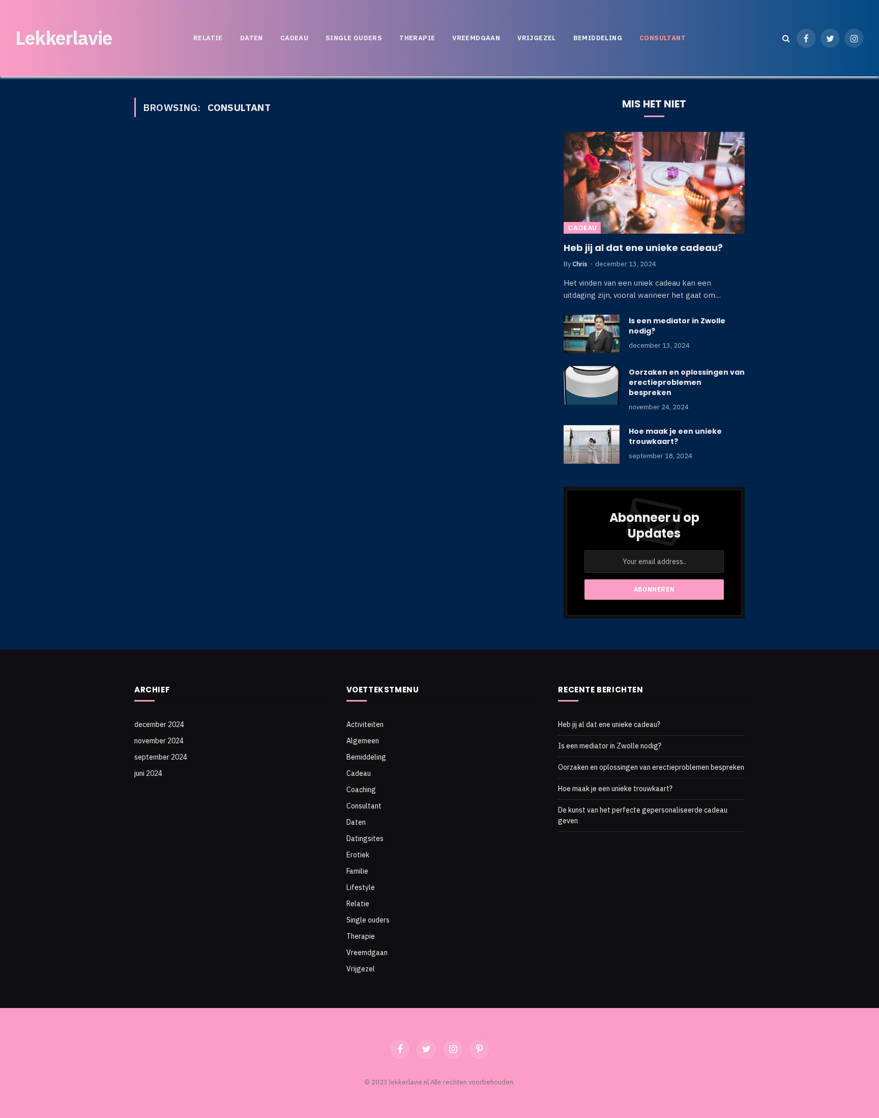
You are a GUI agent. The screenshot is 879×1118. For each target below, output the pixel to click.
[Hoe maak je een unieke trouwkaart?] (592, 444)
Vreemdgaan (476, 38)
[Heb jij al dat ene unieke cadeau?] (654, 183)
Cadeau (294, 38)
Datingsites (365, 838)
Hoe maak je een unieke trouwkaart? (675, 436)
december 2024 (159, 724)
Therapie (417, 38)
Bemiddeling (597, 38)
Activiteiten (365, 724)
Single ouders (354, 38)
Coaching (361, 789)
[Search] (786, 38)
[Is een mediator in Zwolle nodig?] (592, 334)
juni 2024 (148, 773)
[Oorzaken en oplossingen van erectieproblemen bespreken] (592, 385)
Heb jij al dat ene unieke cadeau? (643, 248)
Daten (251, 38)
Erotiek (357, 854)
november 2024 (159, 740)
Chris (580, 264)
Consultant (662, 38)
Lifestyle (360, 887)
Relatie (208, 38)
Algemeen (362, 740)
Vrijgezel (536, 38)
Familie (357, 871)
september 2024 (160, 757)
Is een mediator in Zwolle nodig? (677, 326)
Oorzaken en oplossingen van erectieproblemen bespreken (687, 382)
